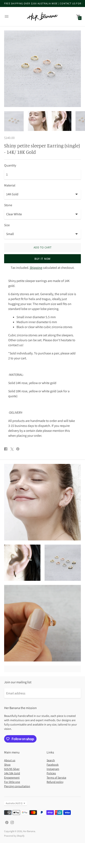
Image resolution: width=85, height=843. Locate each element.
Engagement (12, 777)
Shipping (36, 267)
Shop (7, 764)
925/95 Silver (12, 769)
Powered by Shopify (14, 835)
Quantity (10, 165)
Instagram (53, 769)
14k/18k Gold (12, 773)
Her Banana (29, 831)
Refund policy (55, 782)
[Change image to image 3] (61, 121)
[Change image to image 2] (37, 121)
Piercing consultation (17, 786)
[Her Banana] (42, 16)
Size (7, 225)
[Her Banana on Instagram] (12, 822)
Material (9, 185)
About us (9, 760)
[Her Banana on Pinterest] (6, 822)
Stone (8, 205)
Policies (51, 773)
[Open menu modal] (6, 16)
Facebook (53, 764)
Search (51, 760)
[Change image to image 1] (14, 121)
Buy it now (42, 259)
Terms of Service (56, 777)
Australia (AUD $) (14, 803)
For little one (12, 782)
